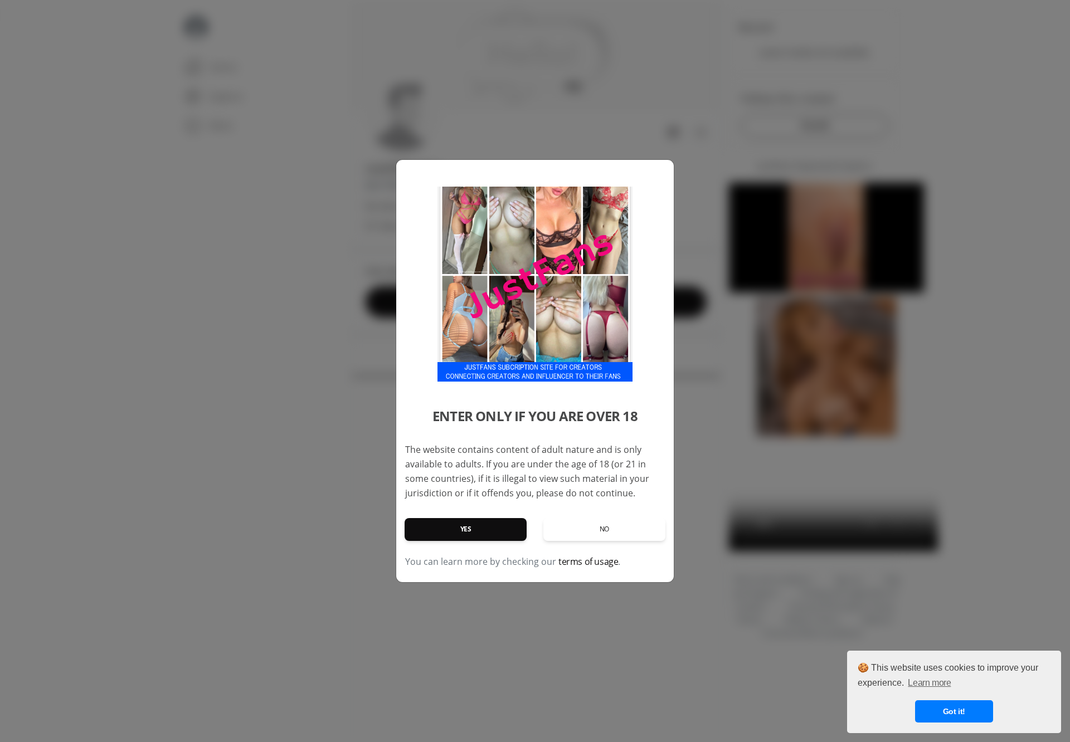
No (604, 529)
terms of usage (588, 561)
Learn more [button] (929, 682)
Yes (465, 529)
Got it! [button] (954, 711)
